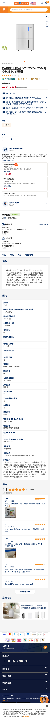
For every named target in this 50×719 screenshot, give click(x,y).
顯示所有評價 (25, 591)
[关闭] (47, 706)
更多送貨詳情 (43, 224)
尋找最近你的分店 (8, 649)
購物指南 (29, 254)
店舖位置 (5, 646)
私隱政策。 (27, 716)
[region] (25, 711)
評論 (19, 254)
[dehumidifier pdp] (25, 611)
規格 (12, 254)
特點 (4, 254)
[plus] (18, 139)
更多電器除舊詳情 (8, 161)
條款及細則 (7, 171)
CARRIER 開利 (11, 68)
